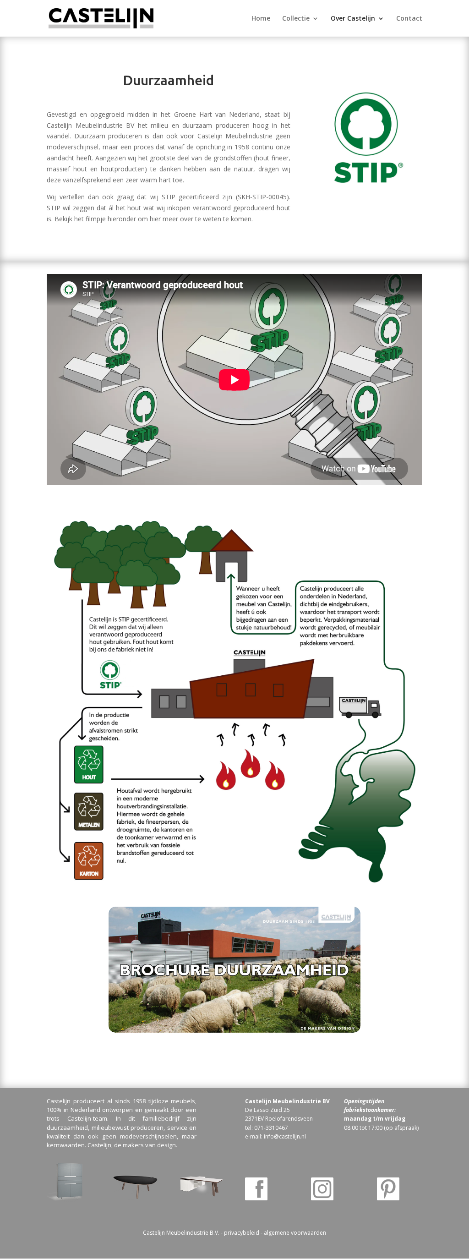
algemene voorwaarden (295, 1233)
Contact (409, 18)
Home (260, 18)
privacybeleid (241, 1233)
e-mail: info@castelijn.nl (275, 1136)
